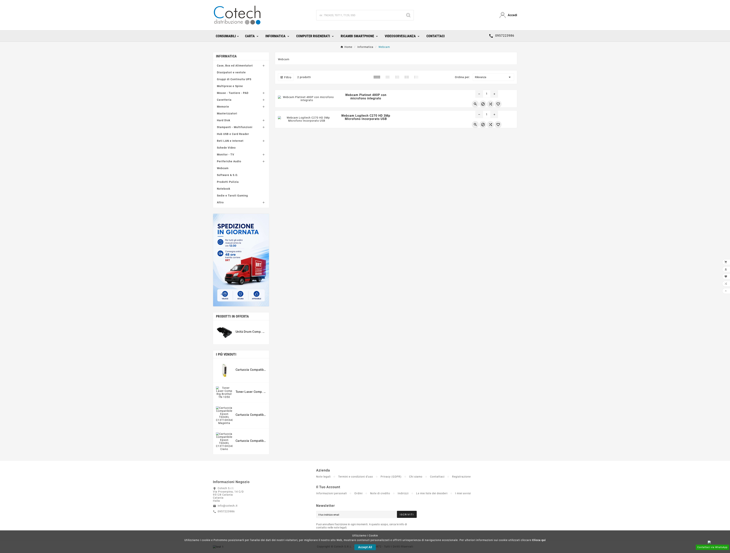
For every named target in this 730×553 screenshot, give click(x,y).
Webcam (223, 168)
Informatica (226, 56)
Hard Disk (223, 120)
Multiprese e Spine (230, 86)
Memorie (223, 106)
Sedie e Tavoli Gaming (232, 195)
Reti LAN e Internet (230, 140)
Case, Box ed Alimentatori (235, 65)
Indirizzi (403, 493)
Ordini (358, 493)
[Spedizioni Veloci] (241, 260)
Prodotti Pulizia (228, 181)
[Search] (408, 15)
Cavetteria (224, 99)
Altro (220, 202)
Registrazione (461, 476)
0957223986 (226, 511)
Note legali (323, 476)
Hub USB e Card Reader (233, 133)
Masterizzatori (227, 113)
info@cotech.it (228, 505)
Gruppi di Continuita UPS (234, 79)
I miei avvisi (463, 493)
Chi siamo (415, 476)
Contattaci (437, 476)
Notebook (223, 188)
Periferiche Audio (229, 161)
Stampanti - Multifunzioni (234, 127)
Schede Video (226, 147)
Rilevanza (493, 77)
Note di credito (380, 493)
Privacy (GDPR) (391, 476)
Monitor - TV (225, 154)
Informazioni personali (331, 493)
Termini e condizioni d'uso (355, 476)
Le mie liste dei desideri (432, 493)
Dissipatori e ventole (231, 72)
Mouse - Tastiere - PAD (232, 92)
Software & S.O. (227, 175)
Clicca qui (539, 540)
